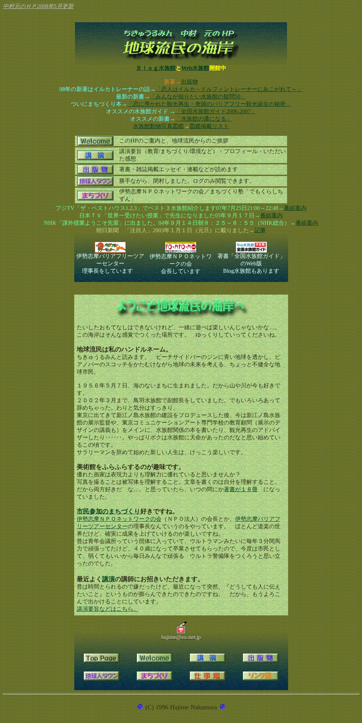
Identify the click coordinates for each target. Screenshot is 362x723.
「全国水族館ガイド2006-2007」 (215, 111)
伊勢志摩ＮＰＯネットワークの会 (119, 519)
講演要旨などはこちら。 (108, 609)
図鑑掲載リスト (209, 126)
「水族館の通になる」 (203, 119)
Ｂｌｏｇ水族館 (156, 68)
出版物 (189, 82)
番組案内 (295, 208)
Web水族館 (195, 68)
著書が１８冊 (241, 489)
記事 (260, 230)
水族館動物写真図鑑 (158, 126)
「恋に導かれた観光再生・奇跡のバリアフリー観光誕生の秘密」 (209, 104)
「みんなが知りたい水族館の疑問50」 (198, 97)
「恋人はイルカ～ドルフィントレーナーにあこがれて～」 (229, 89)
